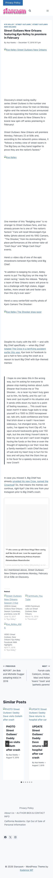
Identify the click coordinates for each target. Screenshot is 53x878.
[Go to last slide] (7, 744)
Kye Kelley (9, 24)
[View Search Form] (30, 10)
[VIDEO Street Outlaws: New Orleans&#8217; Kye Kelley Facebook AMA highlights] (13, 628)
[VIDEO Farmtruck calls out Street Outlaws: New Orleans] (34, 599)
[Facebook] (5, 837)
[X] (10, 837)
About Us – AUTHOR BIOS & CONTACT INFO (24, 815)
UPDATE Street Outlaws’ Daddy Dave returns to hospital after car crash (38, 742)
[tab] (21, 782)
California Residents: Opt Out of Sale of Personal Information (24, 823)
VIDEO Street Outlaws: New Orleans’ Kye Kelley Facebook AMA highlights (12, 639)
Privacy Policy (12, 2)
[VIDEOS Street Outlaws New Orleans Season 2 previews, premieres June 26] (13, 599)
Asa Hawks (11, 43)
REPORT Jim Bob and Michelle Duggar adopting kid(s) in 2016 (13, 673)
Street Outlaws (23, 24)
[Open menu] (47, 11)
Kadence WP (26, 870)
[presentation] (13, 715)
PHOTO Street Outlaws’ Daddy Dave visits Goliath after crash (13, 738)
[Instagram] (15, 837)
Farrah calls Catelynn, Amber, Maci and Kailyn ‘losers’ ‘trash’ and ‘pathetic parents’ (41, 675)
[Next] (46, 744)
